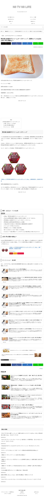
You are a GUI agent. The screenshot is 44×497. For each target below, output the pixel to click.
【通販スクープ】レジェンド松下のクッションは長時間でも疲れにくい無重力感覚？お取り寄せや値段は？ (22, 460)
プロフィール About (7, 493)
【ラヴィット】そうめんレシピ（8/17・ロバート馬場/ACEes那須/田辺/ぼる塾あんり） (20, 450)
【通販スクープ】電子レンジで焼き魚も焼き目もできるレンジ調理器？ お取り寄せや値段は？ (21, 465)
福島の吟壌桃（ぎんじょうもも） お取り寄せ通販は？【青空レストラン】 (17, 474)
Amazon (15, 253)
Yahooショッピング (20, 253)
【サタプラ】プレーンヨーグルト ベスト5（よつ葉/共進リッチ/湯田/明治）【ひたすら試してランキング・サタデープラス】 (21, 440)
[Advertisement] (22, 50)
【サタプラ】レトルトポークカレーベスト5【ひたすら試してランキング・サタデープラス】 (21, 479)
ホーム (36, 493)
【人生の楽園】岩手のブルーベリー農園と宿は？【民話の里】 (14, 470)
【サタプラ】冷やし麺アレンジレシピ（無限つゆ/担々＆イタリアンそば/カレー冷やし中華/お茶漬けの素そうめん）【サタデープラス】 (21, 434)
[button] (43, 27)
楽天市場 (11, 253)
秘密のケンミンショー (5, 359)
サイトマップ (22, 493)
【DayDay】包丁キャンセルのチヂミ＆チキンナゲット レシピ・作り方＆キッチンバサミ (20, 445)
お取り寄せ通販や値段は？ (9, 125)
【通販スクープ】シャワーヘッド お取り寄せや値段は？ (13, 454)
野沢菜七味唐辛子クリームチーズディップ (11, 121)
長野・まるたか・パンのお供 (10, 123)
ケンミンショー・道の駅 (9, 126)
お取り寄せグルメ (13, 359)
